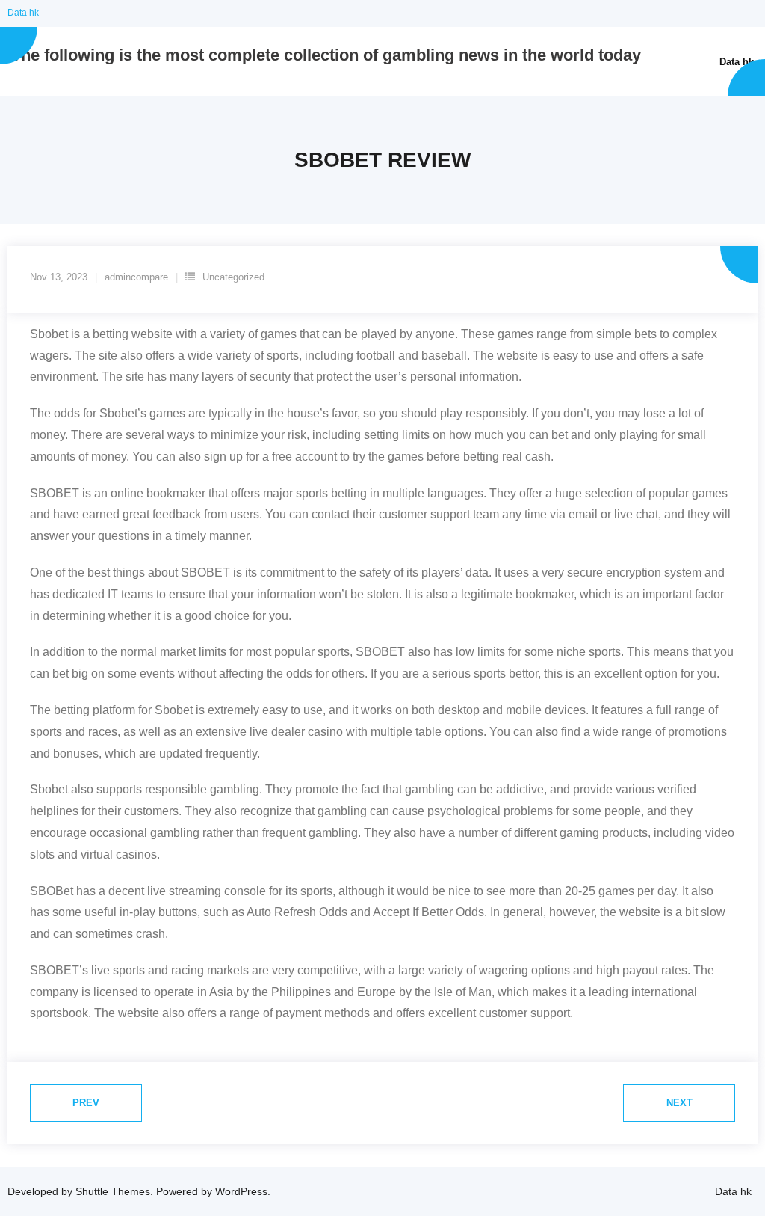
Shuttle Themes (112, 1191)
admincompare (136, 277)
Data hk (23, 12)
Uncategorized (233, 277)
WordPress (241, 1191)
